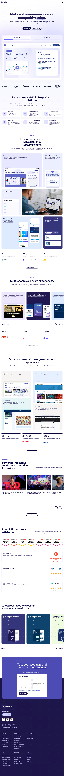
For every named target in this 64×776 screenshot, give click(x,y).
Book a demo (27, 28)
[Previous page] (56, 324)
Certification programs (6, 765)
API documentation (18, 763)
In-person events (5, 738)
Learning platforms (5, 746)
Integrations (16, 748)
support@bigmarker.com (11, 725)
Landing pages (5, 742)
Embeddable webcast (18, 746)
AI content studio (17, 742)
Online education (5, 763)
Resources (16, 759)
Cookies (54, 772)
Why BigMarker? (29, 736)
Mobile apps (16, 740)
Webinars (4, 736)
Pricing (15, 755)
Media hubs (4, 744)
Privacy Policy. (39, 690)
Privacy (49, 772)
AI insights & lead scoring (19, 744)
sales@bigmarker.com (10, 724)
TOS (43, 772)
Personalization (17, 738)
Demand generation (6, 755)
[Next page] (60, 324)
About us (28, 755)
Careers (28, 759)
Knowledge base (17, 761)
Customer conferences (6, 759)
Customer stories (29, 738)
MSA (46, 772)
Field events (4, 761)
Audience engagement (18, 736)
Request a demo (17, 757)
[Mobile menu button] (62, 2)
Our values (28, 757)
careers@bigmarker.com (11, 727)
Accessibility (59, 772)
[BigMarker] (4, 2)
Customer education (6, 757)
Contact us (28, 761)
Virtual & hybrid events (6, 740)
